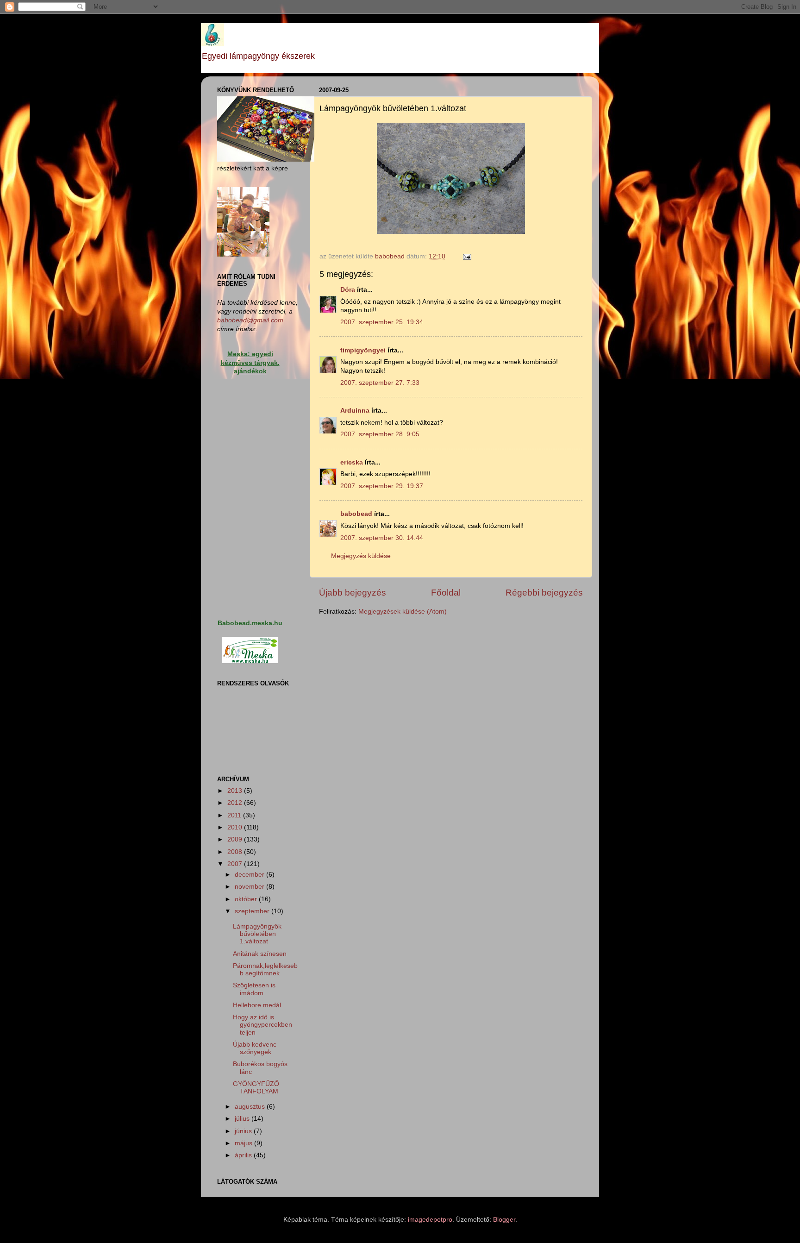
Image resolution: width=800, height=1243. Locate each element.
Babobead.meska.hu (250, 623)
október (247, 899)
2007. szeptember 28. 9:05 (379, 434)
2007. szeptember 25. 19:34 (381, 322)
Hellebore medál (257, 1005)
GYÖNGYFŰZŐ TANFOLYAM (256, 1087)
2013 (235, 790)
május (244, 1143)
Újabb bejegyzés (352, 592)
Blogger (504, 1219)
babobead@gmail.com (250, 320)
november (250, 886)
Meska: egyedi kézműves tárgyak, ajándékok (250, 363)
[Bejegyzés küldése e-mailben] (466, 256)
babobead (356, 513)
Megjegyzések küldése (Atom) (402, 611)
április (244, 1155)
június (244, 1131)
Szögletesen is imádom (254, 989)
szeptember (253, 911)
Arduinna (354, 410)
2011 (235, 815)
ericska (351, 462)
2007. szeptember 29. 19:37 (381, 486)
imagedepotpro (430, 1219)
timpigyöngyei (363, 350)
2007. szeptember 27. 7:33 (379, 382)
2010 (235, 827)
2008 (235, 851)
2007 (235, 863)
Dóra (347, 289)
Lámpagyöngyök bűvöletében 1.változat (257, 934)
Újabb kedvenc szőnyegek (254, 1048)
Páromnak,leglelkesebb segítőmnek (265, 969)
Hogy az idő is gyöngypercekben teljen (262, 1025)
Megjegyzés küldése (361, 555)
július (243, 1118)
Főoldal (446, 592)
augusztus (251, 1106)
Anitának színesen (260, 953)
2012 (235, 802)
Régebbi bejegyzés (544, 592)
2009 (235, 839)
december (250, 874)
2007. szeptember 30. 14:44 (381, 537)
